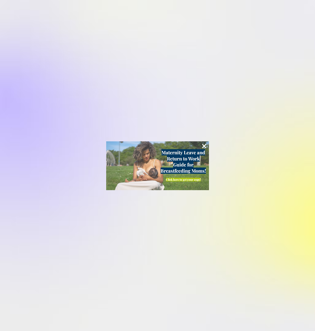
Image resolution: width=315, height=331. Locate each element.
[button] (204, 146)
